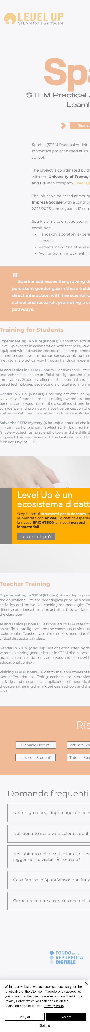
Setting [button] (45, 1025)
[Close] (83, 986)
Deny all (24, 1017)
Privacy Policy (54, 1005)
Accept (66, 1017)
